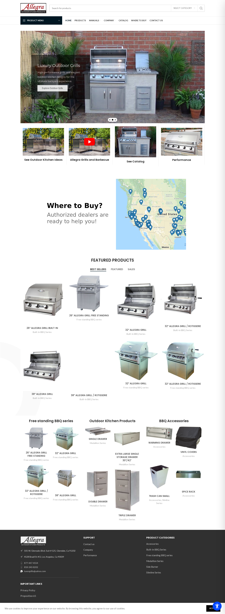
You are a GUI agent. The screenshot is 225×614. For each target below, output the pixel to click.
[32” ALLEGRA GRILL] (136, 300)
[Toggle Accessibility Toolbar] (217, 606)
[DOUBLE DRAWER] (98, 483)
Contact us (88, 544)
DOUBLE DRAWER (97, 501)
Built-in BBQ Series (42, 332)
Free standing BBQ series (89, 319)
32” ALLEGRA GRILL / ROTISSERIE (183, 326)
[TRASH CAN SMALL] (159, 476)
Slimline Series (153, 572)
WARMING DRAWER (159, 442)
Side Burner (152, 566)
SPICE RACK (188, 491)
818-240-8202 (31, 567)
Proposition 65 (28, 595)
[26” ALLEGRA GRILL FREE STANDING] (89, 293)
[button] (110, 120)
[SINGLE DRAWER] (98, 431)
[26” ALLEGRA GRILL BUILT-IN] (42, 299)
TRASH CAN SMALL (159, 496)
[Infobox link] (43, 145)
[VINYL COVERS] (189, 438)
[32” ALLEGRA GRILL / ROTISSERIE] (183, 298)
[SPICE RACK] (189, 474)
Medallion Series (98, 443)
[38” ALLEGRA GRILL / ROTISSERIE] (89, 366)
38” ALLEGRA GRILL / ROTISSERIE (89, 395)
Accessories (159, 446)
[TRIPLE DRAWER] (127, 490)
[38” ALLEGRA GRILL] (42, 366)
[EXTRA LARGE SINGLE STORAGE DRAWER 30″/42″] (127, 439)
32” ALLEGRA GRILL (135, 329)
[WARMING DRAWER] (159, 433)
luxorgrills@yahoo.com (35, 571)
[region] (112, 77)
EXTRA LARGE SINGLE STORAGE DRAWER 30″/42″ (127, 457)
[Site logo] (33, 7)
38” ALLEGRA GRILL (42, 394)
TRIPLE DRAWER (127, 515)
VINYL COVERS (188, 452)
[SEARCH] (201, 8)
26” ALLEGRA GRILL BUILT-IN (42, 328)
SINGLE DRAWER (98, 439)
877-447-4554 (31, 563)
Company (88, 549)
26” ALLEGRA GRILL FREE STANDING (89, 315)
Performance (90, 555)
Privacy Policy (27, 590)
